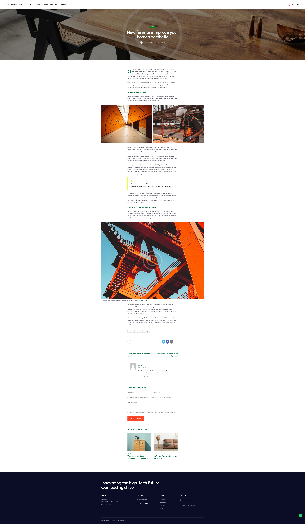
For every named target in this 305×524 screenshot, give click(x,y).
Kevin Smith (144, 300)
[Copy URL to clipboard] (176, 342)
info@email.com (142, 499)
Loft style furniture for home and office (165, 457)
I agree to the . (189, 505)
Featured (139, 331)
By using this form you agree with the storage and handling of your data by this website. (152, 412)
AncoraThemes (105, 520)
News (152, 26)
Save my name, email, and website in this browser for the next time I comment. (150, 397)
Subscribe (202, 500)
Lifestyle (147, 331)
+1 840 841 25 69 (142, 504)
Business (131, 331)
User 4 (140, 365)
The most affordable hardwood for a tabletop (137, 457)
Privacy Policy (192, 505)
